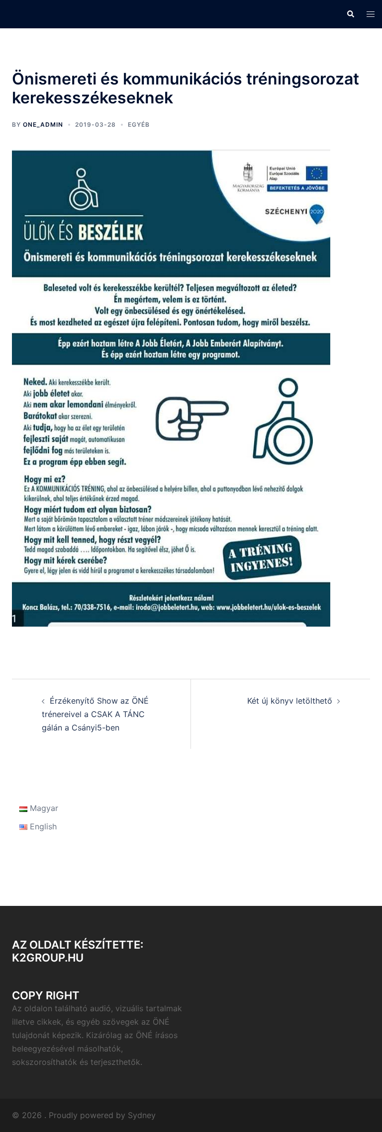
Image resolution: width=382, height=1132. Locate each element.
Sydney (142, 1115)
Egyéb (139, 124)
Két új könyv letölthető (289, 701)
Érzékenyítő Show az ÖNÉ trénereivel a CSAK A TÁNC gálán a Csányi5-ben (95, 714)
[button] (350, 14)
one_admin (43, 124)
